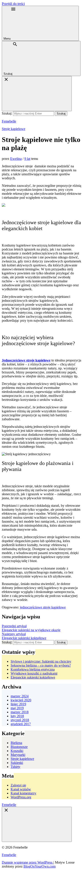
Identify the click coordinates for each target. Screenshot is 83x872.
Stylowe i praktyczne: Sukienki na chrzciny (41, 661)
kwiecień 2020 (21, 700)
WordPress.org (21, 797)
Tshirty (15, 767)
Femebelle (9, 121)
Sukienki (17, 763)
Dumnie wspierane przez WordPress (27, 862)
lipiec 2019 (18, 704)
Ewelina (16, 159)
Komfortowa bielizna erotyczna (33, 669)
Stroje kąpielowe (13, 129)
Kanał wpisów (21, 789)
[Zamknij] (37, 93)
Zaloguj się (18, 785)
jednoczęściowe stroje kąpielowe (43, 607)
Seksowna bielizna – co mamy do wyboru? (41, 665)
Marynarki (18, 755)
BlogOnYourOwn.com (39, 866)
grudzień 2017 (21, 724)
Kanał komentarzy (23, 793)
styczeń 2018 (20, 720)
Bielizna (16, 743)
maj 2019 (17, 708)
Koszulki (17, 751)
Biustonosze (19, 747)
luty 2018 (17, 716)
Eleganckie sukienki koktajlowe (33, 677)
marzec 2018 (20, 712)
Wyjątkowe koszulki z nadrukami (34, 673)
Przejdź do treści (13, 4)
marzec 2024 (20, 696)
